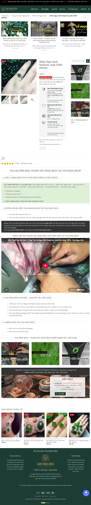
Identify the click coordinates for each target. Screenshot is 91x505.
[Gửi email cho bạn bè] (44, 148)
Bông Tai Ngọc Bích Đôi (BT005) (10, 440)
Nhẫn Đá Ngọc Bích (39, 16)
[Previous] (4, 76)
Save (4, 61)
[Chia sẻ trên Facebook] (40, 148)
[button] (89, 9)
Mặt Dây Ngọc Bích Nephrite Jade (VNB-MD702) (26, 497)
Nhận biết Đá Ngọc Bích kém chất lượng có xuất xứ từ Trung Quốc (14, 39)
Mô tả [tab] (3, 159)
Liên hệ (83, 9)
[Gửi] (88, 61)
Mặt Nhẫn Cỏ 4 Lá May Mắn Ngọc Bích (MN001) (79, 441)
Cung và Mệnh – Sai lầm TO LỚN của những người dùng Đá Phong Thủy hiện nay (44, 40)
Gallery (54, 9)
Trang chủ (5, 16)
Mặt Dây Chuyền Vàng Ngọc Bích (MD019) (33, 441)
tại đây (55, 135)
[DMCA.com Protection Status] (45, 502)
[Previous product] (88, 16)
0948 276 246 (56, 124)
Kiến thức (34, 9)
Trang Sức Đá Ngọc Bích (20, 16)
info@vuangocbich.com (55, 485)
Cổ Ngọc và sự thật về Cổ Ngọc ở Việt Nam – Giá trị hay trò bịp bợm (73, 39)
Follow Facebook (67, 485)
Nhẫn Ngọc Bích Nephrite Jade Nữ (51, 144)
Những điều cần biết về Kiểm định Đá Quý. (55, 101)
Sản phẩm (44, 9)
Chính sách (52, 496)
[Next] (87, 38)
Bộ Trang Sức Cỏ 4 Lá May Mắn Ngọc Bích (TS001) (55, 441)
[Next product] (84, 16)
